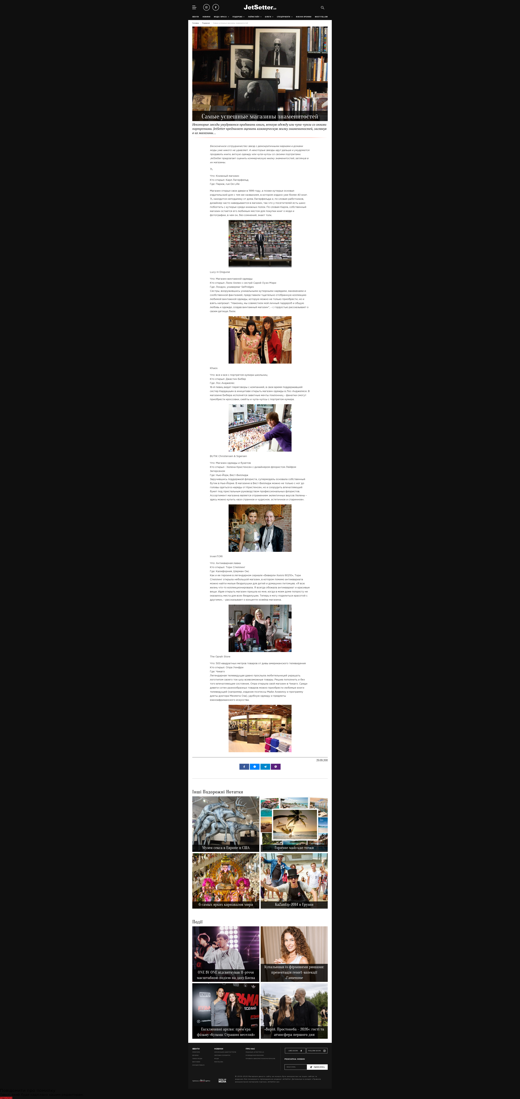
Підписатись (319, 1067)
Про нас (250, 1049)
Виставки (196, 1062)
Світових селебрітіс (222, 1055)
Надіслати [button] (6, 1098)
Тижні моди (197, 1058)
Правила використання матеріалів (260, 1058)
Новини (218, 1049)
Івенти (196, 1049)
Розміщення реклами (255, 1055)
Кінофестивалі (198, 1065)
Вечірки (195, 1055)
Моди (216, 1058)
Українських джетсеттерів (225, 1052)
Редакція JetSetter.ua (255, 1052)
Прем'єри (196, 1052)
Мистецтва (218, 1062)
